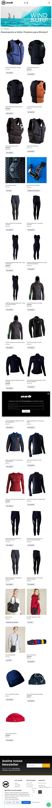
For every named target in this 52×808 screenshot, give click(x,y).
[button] (48, 393)
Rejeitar (17, 802)
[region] (17, 796)
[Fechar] (31, 789)
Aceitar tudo (26, 802)
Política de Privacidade (14, 799)
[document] (26, 404)
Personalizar (9, 802)
